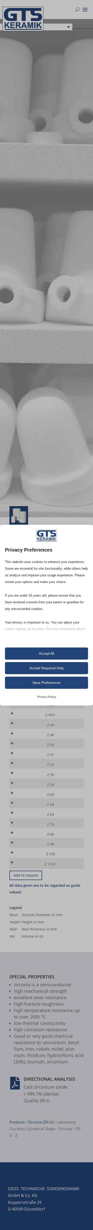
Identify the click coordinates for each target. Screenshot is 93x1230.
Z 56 (50, 774)
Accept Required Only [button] (47, 668)
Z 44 (50, 725)
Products (17, 1122)
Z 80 (50, 834)
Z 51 (50, 754)
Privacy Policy (46, 697)
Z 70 (50, 824)
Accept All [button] (46, 653)
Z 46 (50, 735)
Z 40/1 (50, 714)
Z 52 (50, 764)
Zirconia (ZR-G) (40, 1122)
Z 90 (50, 844)
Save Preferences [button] (46, 683)
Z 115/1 (50, 864)
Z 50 (50, 744)
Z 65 (50, 814)
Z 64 (50, 804)
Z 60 (50, 794)
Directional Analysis (49, 1079)
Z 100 (50, 854)
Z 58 (50, 784)
